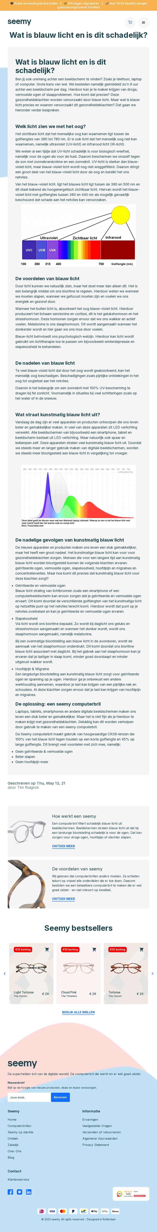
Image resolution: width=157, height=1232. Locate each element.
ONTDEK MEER (63, 846)
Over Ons (14, 1151)
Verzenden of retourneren (101, 1132)
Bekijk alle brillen (78, 1012)
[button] (143, 22)
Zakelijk (13, 1145)
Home (12, 1119)
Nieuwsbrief (16, 1082)
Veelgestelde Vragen (97, 1126)
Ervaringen (90, 1119)
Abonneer (60, 1097)
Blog (11, 1157)
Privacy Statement (95, 1145)
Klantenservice (18, 1179)
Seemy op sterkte (20, 1132)
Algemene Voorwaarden (100, 1138)
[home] (66, 23)
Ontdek (13, 1138)
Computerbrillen (19, 1126)
